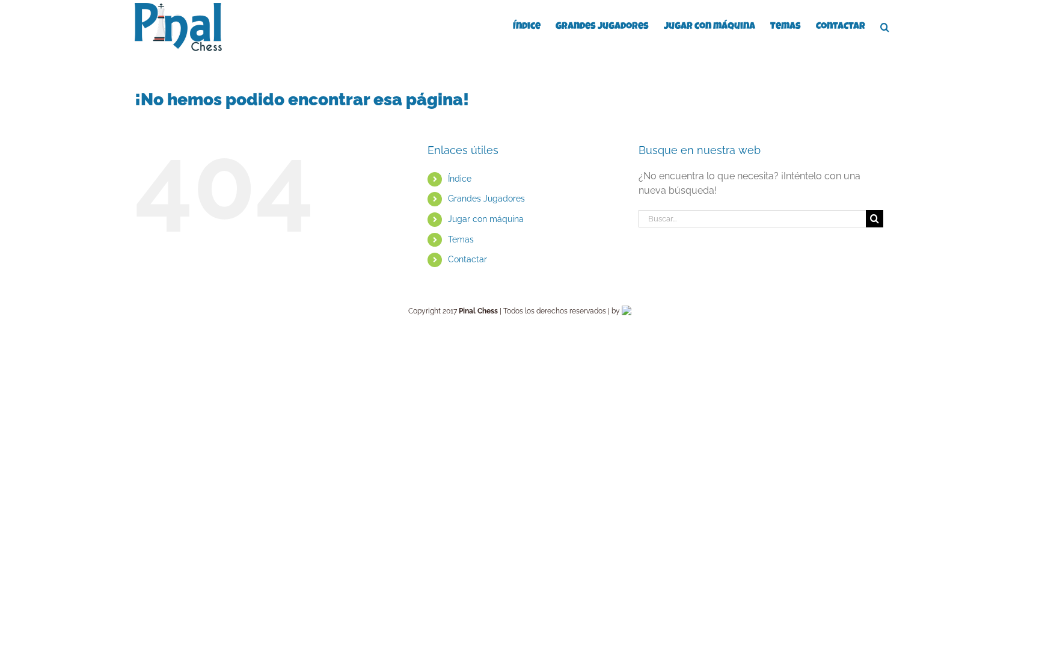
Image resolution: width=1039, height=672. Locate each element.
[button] (884, 26)
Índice (459, 178)
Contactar (467, 259)
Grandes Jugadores (486, 198)
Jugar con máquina (486, 219)
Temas (461, 239)
